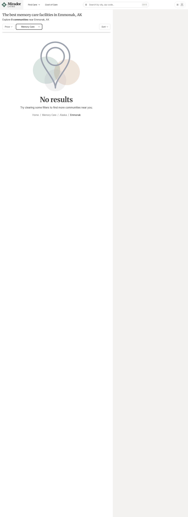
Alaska (63, 114)
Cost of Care (51, 4)
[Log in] (180, 4)
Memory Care (49, 114)
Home (35, 114)
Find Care (32, 4)
